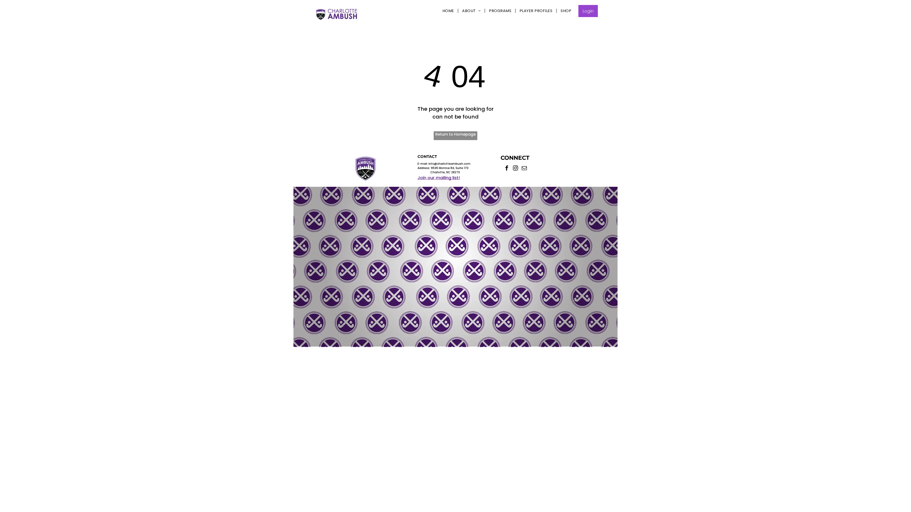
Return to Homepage (455, 134)
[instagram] (516, 168)
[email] (524, 168)
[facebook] (507, 168)
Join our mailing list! (439, 178)
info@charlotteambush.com (449, 164)
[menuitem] (449, 11)
